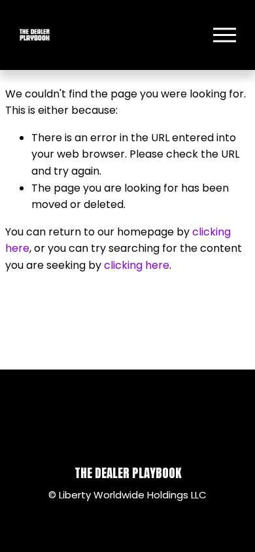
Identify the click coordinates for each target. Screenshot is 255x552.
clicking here (136, 265)
